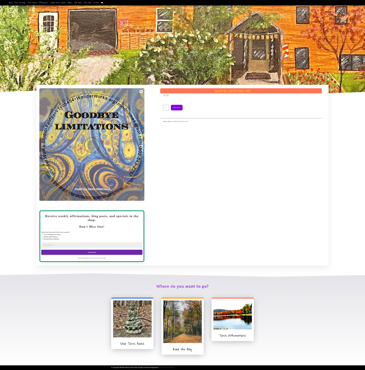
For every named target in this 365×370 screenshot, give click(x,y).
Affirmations (43, 3)
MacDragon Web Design (166, 367)
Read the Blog (182, 349)
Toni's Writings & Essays (52, 235)
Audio (169, 121)
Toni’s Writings (19, 3)
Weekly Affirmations (50, 237)
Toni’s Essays (32, 3)
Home (10, 3)
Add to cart (176, 108)
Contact (96, 3)
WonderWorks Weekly (58, 3)
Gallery (70, 3)
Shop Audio (87, 3)
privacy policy (94, 258)
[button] (141, 91)
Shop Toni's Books (132, 344)
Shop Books (78, 3)
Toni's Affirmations (232, 335)
